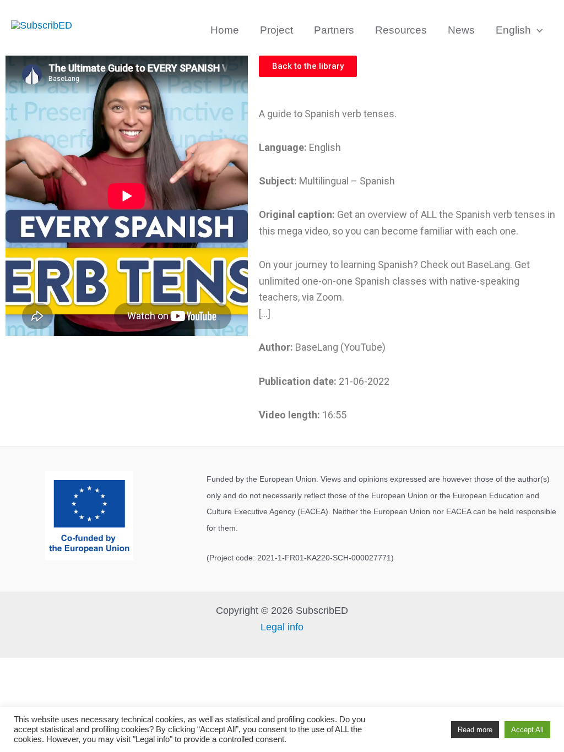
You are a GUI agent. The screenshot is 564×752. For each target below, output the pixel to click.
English (513, 30)
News (461, 30)
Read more (475, 730)
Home (224, 30)
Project (276, 30)
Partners (334, 30)
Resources (401, 30)
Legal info (282, 627)
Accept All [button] (527, 730)
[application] (537, 30)
